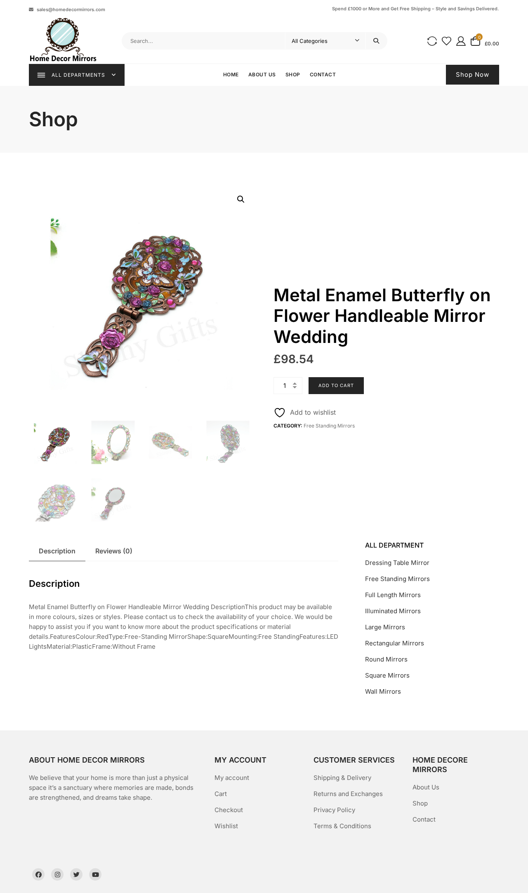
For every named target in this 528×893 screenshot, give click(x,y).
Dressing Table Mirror (397, 563)
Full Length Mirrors (393, 595)
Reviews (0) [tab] (113, 551)
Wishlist (226, 826)
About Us (262, 74)
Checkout (228, 810)
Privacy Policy (334, 810)
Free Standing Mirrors (329, 426)
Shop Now (472, 74)
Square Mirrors (387, 675)
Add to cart (336, 385)
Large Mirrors (385, 627)
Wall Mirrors (383, 691)
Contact (323, 74)
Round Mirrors (386, 659)
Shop (292, 74)
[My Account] (461, 40)
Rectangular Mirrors (394, 643)
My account (231, 778)
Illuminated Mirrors (393, 611)
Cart (220, 794)
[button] (240, 199)
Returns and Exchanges (348, 794)
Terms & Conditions (342, 826)
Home (231, 74)
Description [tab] (57, 551)
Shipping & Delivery (342, 778)
